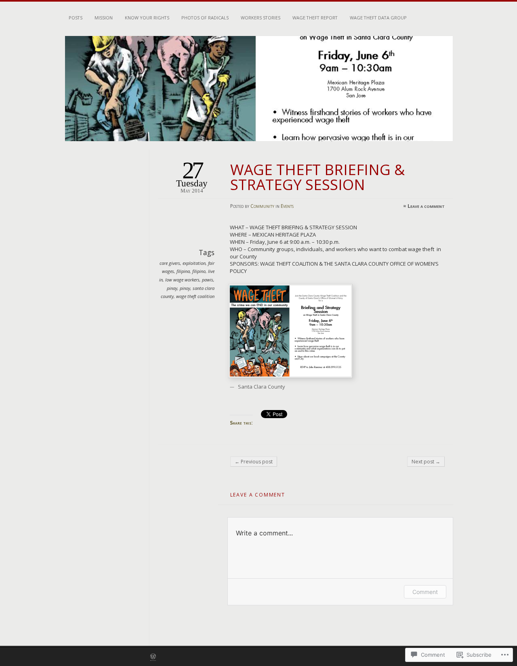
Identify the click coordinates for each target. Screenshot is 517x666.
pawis (207, 280)
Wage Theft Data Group (378, 18)
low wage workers (182, 280)
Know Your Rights (147, 18)
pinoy (185, 288)
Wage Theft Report (315, 18)
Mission (104, 18)
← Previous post (254, 461)
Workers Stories (260, 18)
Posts (75, 18)
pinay (172, 288)
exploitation (194, 263)
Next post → (426, 461)
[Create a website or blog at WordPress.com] (153, 657)
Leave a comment (426, 206)
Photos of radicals (205, 18)
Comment (425, 591)
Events (287, 206)
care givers (170, 263)
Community (262, 206)
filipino (199, 271)
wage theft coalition (195, 296)
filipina (183, 271)
